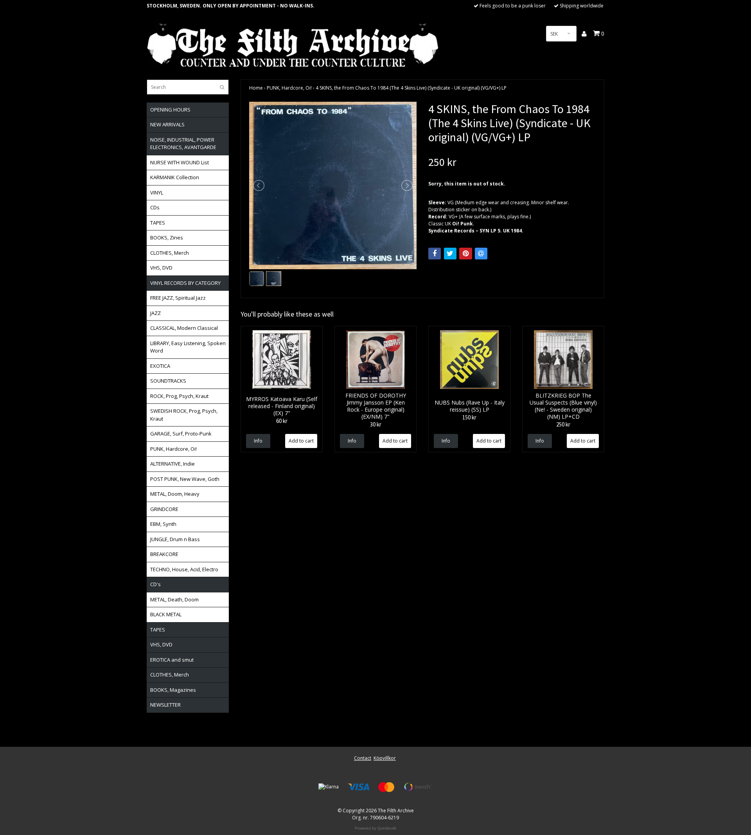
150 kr (469, 417)
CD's (155, 584)
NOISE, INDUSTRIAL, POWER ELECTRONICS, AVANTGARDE (183, 143)
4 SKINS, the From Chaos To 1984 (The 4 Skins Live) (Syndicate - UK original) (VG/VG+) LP (411, 88)
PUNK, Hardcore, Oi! (173, 448)
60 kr (281, 421)
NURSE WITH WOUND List (179, 162)
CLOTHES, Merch (169, 252)
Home (256, 88)
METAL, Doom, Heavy (174, 493)
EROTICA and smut (172, 659)
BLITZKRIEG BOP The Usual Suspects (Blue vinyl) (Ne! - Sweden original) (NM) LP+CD (563, 406)
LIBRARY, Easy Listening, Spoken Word (188, 347)
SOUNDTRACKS (168, 380)
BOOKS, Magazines (173, 689)
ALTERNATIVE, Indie (172, 463)
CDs (155, 207)
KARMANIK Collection (174, 177)
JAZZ (155, 313)
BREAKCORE (164, 554)
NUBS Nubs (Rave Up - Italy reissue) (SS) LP (470, 406)
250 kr (563, 424)
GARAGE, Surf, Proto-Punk (181, 433)
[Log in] (585, 33)
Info (258, 440)
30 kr (375, 424)
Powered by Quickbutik (375, 828)
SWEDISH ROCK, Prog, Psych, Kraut (183, 414)
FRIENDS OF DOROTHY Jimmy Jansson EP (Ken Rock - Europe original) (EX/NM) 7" (375, 406)
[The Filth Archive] (293, 44)
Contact (362, 758)
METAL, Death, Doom (174, 599)
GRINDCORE (164, 509)
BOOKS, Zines (166, 237)
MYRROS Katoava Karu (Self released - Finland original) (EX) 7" (281, 406)
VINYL (156, 192)
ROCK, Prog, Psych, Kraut (179, 396)
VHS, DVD (161, 267)
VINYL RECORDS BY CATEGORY (185, 282)
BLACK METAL (165, 614)
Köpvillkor (385, 758)
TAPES (157, 222)
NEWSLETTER (165, 704)
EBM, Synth (163, 523)
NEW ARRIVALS (167, 124)
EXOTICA (160, 365)
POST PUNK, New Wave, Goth (184, 478)
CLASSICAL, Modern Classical (184, 327)
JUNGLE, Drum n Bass (175, 539)
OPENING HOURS (170, 109)
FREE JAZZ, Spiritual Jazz (178, 297)
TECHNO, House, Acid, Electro (184, 569)
